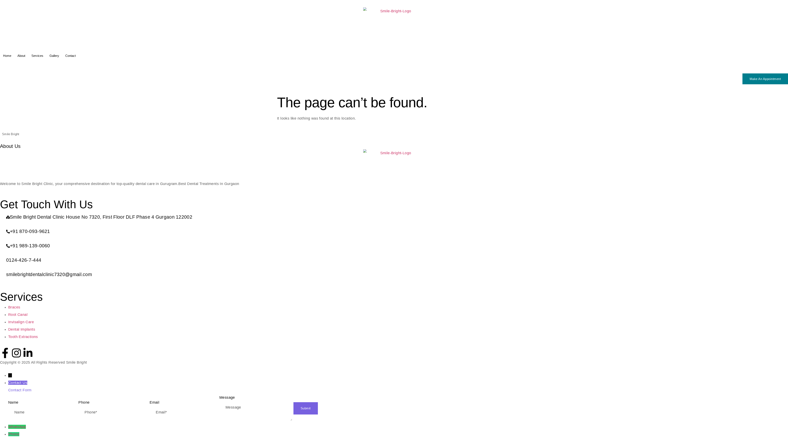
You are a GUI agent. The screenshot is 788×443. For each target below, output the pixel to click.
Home (7, 55)
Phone (13, 434)
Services (37, 55)
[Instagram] (16, 353)
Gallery (54, 55)
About (21, 55)
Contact (70, 55)
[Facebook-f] (5, 353)
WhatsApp (17, 427)
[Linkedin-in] (28, 353)
